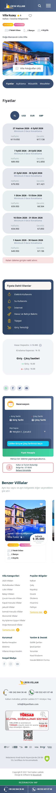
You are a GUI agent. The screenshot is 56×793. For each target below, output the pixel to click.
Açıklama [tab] (21, 83)
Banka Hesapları (9, 642)
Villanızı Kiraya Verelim (12, 651)
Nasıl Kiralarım (36, 655)
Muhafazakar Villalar (11, 585)
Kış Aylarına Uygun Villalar (13, 620)
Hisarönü (34, 602)
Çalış (32, 585)
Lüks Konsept (8, 25)
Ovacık (33, 594)
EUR (32, 115)
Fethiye (33, 607)
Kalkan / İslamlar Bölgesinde (15, 18)
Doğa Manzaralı (25, 545)
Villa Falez (13, 537)
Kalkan (33, 580)
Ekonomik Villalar (9, 616)
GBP (41, 115)
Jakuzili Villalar (8, 607)
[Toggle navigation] (48, 5)
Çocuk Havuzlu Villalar (12, 598)
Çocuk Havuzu (13, 545)
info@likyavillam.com (28, 704)
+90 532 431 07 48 (43, 692)
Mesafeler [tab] (45, 83)
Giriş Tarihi (16, 416)
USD (24, 115)
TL (15, 115)
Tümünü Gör (8, 629)
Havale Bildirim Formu (40, 660)
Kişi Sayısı (14, 428)
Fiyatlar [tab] (10, 83)
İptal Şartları (35, 646)
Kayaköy (33, 589)
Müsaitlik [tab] (33, 83)
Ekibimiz (6, 646)
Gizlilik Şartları (36, 642)
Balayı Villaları (8, 594)
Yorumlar (34, 651)
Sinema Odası (19, 25)
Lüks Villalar (7, 589)
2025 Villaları (7, 580)
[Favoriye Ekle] (41, 504)
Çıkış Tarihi (38, 416)
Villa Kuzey (9, 15)
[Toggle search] (40, 5)
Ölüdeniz (34, 598)
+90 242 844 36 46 (17, 692)
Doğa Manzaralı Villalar (12, 624)
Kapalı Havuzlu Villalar (12, 602)
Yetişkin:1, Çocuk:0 (22, 431)
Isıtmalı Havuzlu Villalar (12, 611)
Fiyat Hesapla (28, 452)
